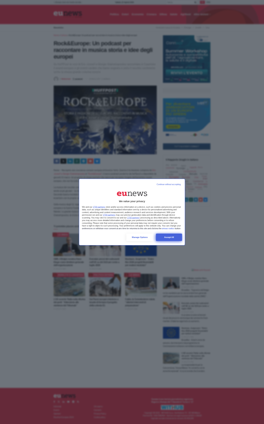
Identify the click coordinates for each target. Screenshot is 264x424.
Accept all (169, 237)
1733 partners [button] (99, 207)
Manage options (140, 237)
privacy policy (168, 228)
